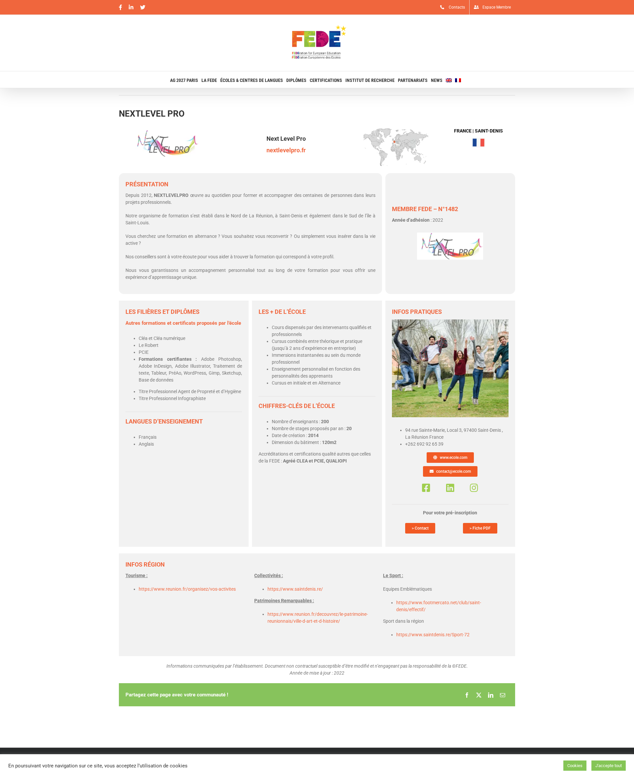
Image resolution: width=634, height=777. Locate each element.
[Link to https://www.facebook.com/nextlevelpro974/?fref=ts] (426, 488)
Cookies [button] (574, 765)
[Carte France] (396, 129)
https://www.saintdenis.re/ (295, 589)
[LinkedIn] (491, 695)
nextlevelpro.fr (286, 150)
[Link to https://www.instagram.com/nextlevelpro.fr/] (474, 488)
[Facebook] (467, 695)
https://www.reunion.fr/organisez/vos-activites (187, 589)
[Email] (503, 695)
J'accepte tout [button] (608, 765)
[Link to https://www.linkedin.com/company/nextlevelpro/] (450, 488)
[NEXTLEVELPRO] (450, 321)
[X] (479, 695)
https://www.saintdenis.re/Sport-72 (433, 634)
